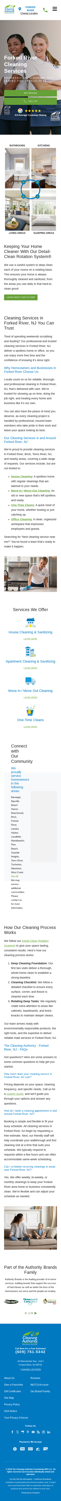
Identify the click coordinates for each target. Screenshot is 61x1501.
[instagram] (43, 1432)
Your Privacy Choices (16, 1417)
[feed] (38, 1432)
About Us (9, 1378)
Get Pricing (30, 93)
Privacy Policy (12, 1404)
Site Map (9, 1397)
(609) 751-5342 (30, 1352)
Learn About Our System (21, 297)
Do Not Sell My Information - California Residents (30, 1479)
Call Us (32, 101)
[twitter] (18, 1432)
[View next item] (36, 1313)
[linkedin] (49, 1432)
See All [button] (14, 876)
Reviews (35, 1378)
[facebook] (12, 1432)
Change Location (29, 13)
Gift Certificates (12, 1391)
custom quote (14, 1094)
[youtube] (33, 1432)
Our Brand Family (40, 1391)
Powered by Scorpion (30, 1493)
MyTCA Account (39, 1384)
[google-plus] (23, 1432)
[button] (54, 9)
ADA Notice (10, 1411)
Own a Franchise (13, 1384)
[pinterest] (28, 1432)
